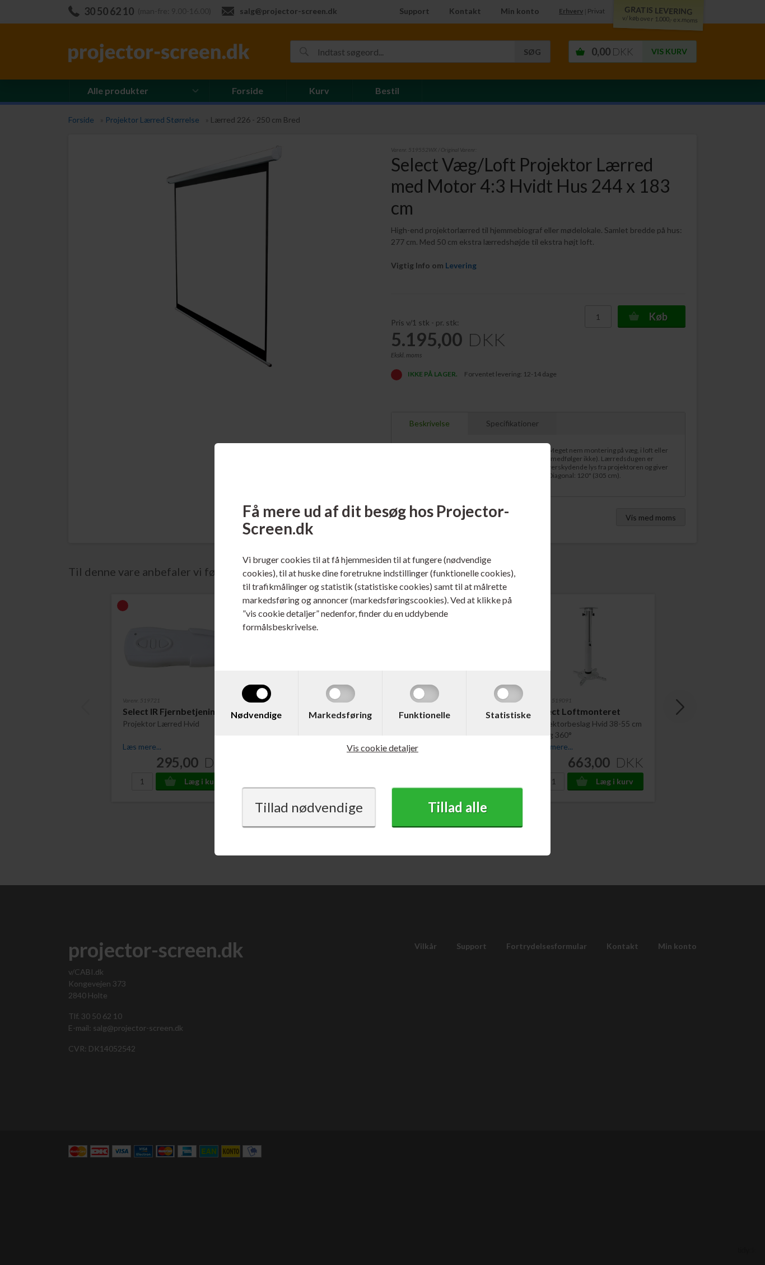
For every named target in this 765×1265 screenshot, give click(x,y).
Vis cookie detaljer (382, 747)
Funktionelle (424, 714)
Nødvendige (256, 714)
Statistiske (508, 714)
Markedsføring (340, 714)
